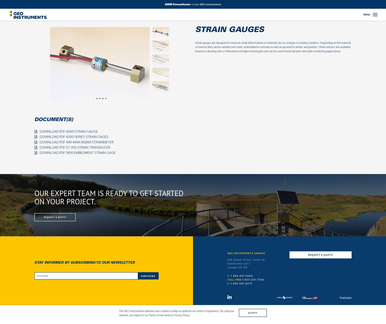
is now (206, 4)
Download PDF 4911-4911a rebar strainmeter (77, 142)
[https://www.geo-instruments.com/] (314, 298)
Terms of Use (156, 315)
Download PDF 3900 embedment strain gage (78, 152)
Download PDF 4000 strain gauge (69, 131)
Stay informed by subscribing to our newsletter (84, 263)
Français (346, 297)
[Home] (28, 15)
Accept (253, 313)
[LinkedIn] (252, 295)
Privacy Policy (181, 315)
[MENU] (375, 14)
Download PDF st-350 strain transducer (75, 147)
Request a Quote (55, 217)
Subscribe (148, 276)
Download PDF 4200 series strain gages (74, 136)
